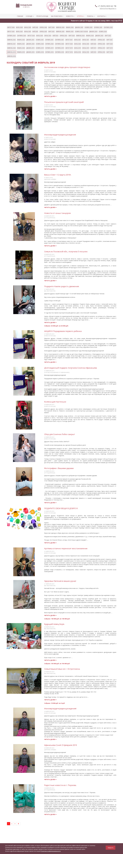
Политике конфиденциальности (51, 851)
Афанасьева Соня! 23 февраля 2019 (60, 745)
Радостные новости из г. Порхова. (60, 785)
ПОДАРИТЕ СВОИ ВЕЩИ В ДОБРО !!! (61, 508)
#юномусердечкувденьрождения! (60, 708)
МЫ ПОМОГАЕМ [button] (56, 16)
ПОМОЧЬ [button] (90, 16)
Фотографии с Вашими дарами (59, 468)
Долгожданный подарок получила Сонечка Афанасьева (70, 368)
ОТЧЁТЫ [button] (80, 16)
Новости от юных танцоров (57, 213)
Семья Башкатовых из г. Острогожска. (62, 669)
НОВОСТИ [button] (69, 16)
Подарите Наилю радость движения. (61, 286)
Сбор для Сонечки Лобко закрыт (59, 434)
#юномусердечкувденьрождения (60, 134)
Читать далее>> (50, 96)
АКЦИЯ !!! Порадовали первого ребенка (63, 331)
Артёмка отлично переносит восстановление (65, 548)
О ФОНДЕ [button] (29, 16)
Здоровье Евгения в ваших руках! (60, 581)
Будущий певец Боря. (54, 624)
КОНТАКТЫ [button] (101, 16)
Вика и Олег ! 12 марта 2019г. (57, 174)
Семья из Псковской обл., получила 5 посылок (66, 251)
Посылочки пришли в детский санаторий (64, 102)
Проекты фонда (42, 16)
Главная (20, 16)
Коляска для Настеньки (55, 401)
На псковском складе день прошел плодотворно (67, 67)
